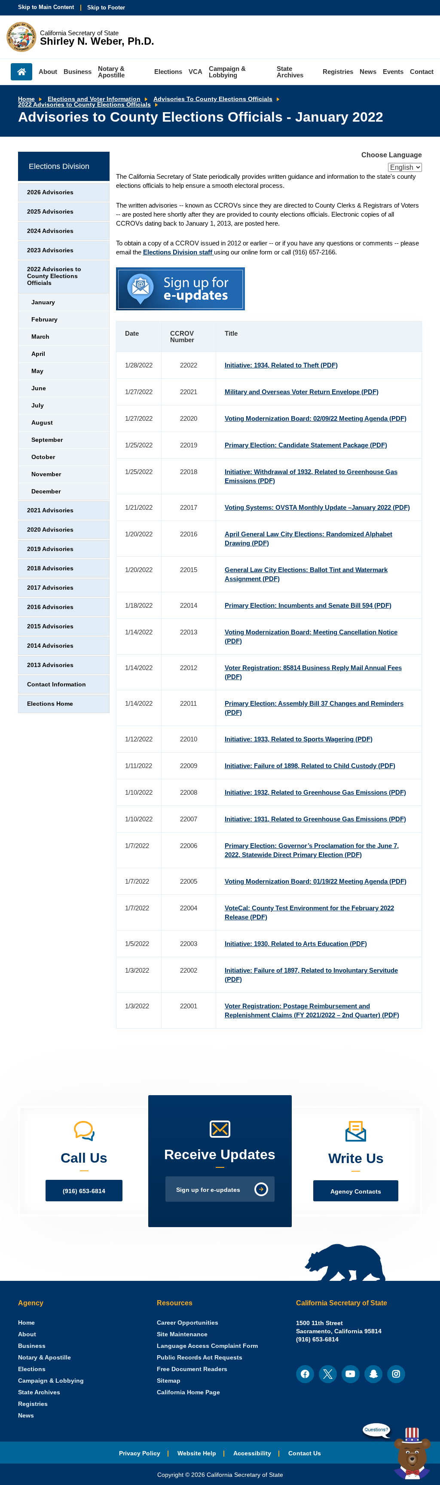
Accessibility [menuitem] (252, 1453)
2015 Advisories (50, 626)
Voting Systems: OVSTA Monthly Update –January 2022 (317, 507)
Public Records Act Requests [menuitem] (199, 1357)
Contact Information (56, 684)
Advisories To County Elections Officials (212, 99)
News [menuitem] (368, 71)
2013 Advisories (50, 665)
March (40, 337)
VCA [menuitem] (195, 71)
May (37, 371)
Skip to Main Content (46, 7)
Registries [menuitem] (338, 71)
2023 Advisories (50, 250)
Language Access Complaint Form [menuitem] (207, 1346)
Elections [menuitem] (168, 71)
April (38, 354)
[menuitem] (26, 1323)
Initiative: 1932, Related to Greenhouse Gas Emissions (315, 792)
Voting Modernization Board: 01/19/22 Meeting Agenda (315, 881)
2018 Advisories (50, 568)
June (38, 388)
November (46, 474)
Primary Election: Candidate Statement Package (306, 445)
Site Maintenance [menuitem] (182, 1334)
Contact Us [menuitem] (304, 1453)
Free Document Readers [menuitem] (192, 1369)
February (44, 319)
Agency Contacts (355, 1191)
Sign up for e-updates (208, 1190)
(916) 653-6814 (84, 1191)
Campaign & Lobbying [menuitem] (227, 71)
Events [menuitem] (393, 71)
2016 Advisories (50, 607)
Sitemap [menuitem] (168, 1381)
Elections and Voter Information (94, 99)
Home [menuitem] (21, 71)
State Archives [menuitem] (290, 71)
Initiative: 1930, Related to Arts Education (296, 943)
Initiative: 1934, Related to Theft (281, 365)
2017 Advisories (50, 588)
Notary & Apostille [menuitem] (111, 71)
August (42, 422)
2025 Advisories (50, 211)
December (46, 491)
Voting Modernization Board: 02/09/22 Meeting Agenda (315, 418)
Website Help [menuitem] (196, 1453)
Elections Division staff (178, 252)
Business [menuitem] (78, 71)
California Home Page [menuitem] (188, 1392)
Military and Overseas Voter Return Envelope (302, 391)
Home (26, 99)
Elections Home (50, 704)
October (43, 457)
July (37, 405)
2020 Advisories (50, 530)
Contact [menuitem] (422, 71)
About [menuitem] (48, 71)
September (47, 440)
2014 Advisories (50, 646)
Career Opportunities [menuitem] (187, 1323)
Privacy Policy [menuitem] (139, 1453)
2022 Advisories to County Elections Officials (84, 104)
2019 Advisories (50, 549)
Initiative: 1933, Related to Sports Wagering (299, 739)
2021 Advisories (50, 510)
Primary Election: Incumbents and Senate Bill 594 (308, 605)
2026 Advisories (50, 192)
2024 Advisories (50, 231)
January (43, 302)
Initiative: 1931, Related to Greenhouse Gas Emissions (315, 819)
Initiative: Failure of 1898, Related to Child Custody (310, 765)
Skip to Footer (106, 7)
